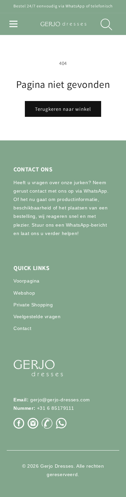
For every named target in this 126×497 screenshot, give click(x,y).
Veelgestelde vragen (36, 316)
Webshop (24, 293)
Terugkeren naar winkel (63, 109)
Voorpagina (26, 281)
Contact (22, 328)
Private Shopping (33, 304)
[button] (13, 23)
